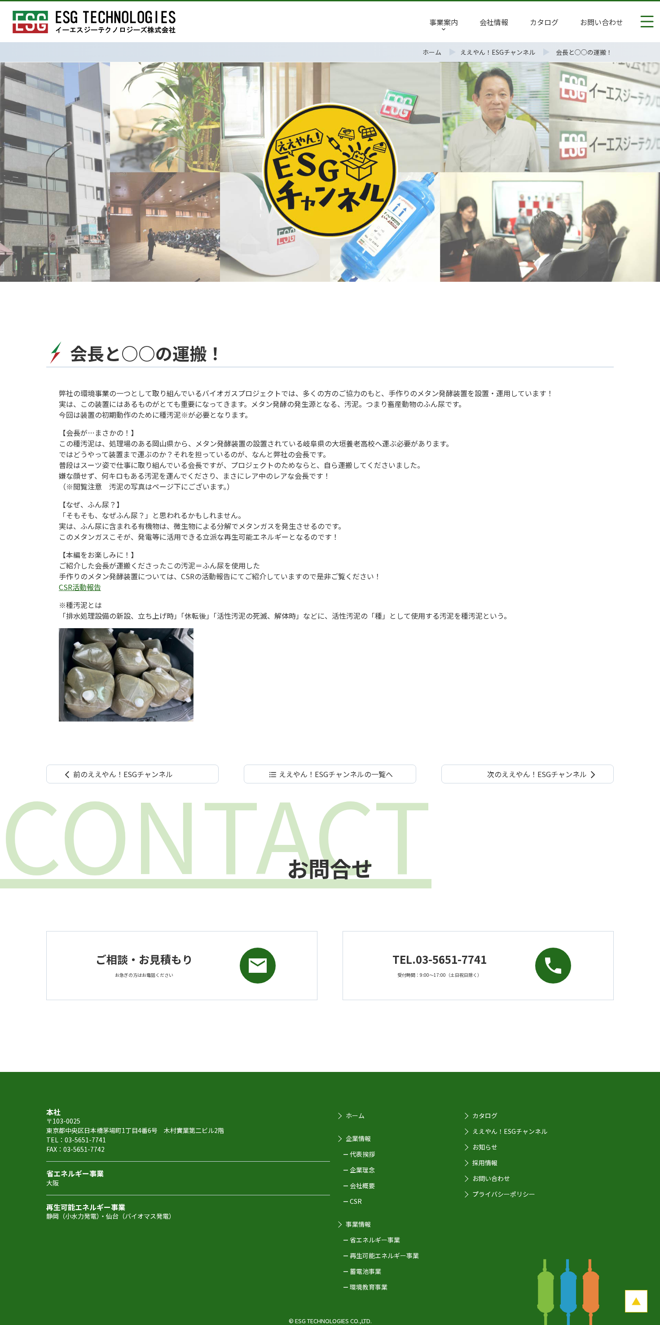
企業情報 (358, 1138)
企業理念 (362, 1169)
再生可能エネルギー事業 (384, 1255)
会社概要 (362, 1185)
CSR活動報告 (80, 587)
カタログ (484, 1115)
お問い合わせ (491, 1178)
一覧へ (330, 774)
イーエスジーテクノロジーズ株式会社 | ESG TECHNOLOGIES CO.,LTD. (94, 22)
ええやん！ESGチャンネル (509, 1131)
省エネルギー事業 (375, 1239)
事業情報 (358, 1224)
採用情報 (484, 1162)
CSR (356, 1201)
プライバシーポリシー (503, 1193)
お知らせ (484, 1146)
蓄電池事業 (365, 1271)
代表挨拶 (362, 1154)
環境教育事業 (368, 1286)
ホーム (355, 1115)
